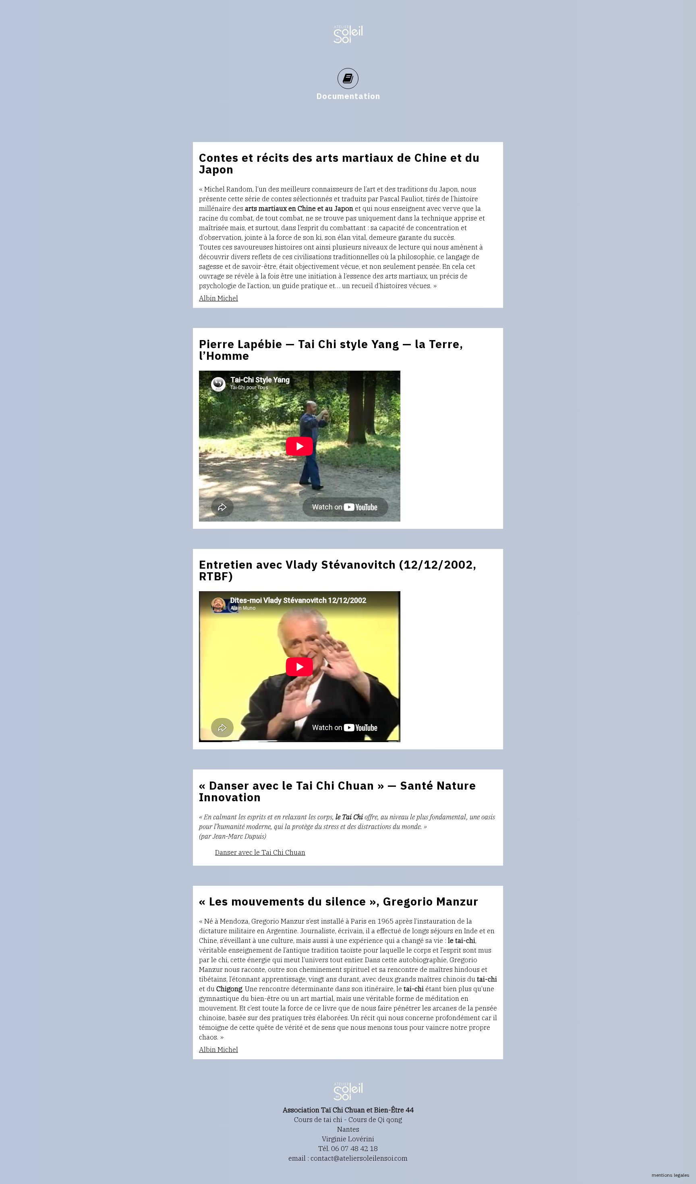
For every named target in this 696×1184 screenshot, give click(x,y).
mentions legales (671, 1175)
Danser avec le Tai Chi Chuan (260, 852)
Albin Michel (218, 298)
